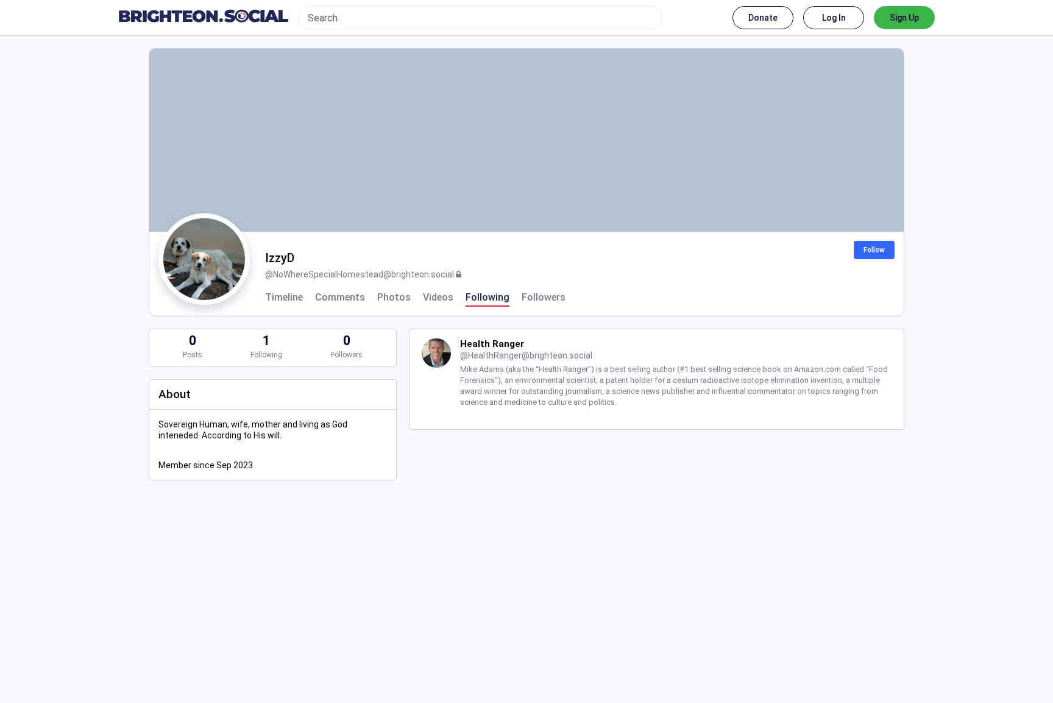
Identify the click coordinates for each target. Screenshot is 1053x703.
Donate (763, 18)
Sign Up (904, 18)
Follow (874, 250)
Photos (394, 297)
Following (487, 297)
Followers (544, 297)
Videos (438, 297)
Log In (834, 18)
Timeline (284, 297)
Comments (340, 297)
